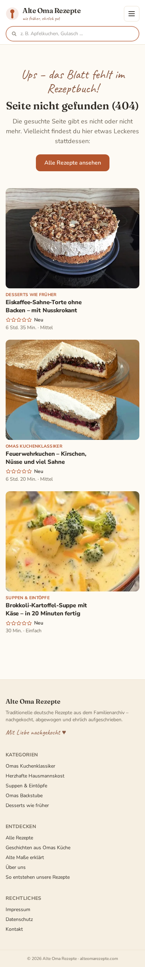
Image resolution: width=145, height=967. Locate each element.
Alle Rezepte (19, 837)
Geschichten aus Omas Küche (38, 847)
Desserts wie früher (27, 805)
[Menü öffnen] (131, 13)
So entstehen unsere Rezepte (38, 877)
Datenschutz (19, 919)
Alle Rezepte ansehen (72, 163)
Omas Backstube (24, 795)
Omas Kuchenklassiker (30, 766)
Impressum (18, 909)
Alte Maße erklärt (25, 857)
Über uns (16, 867)
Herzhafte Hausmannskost (35, 776)
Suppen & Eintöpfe (26, 785)
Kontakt (14, 929)
